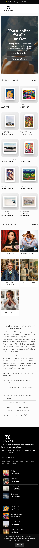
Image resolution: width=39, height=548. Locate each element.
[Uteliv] (29, 147)
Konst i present (6, 461)
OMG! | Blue (5, 106)
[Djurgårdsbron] (29, 201)
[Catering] (29, 174)
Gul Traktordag (25, 106)
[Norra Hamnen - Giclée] (10, 148)
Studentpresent (29, 461)
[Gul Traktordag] (29, 94)
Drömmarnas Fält (26, 133)
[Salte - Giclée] (10, 201)
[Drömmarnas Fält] (29, 121)
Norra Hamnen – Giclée (9, 160)
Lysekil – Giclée (6, 133)
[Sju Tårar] (10, 175)
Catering (23, 186)
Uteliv (22, 160)
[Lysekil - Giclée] (10, 121)
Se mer (34, 80)
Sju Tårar (4, 186)
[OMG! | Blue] (10, 94)
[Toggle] (5, 381)
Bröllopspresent (18, 461)
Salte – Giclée (5, 213)
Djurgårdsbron (25, 213)
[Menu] (34, 8)
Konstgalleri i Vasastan (8, 463)
